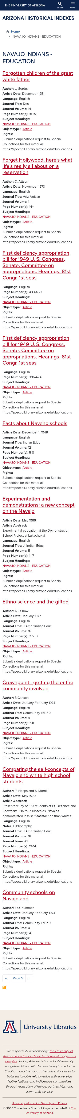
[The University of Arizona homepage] (24, 5)
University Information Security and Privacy (39, 1103)
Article (27, 129)
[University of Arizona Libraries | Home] (39, 1026)
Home (15, 31)
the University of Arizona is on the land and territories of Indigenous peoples (39, 1056)
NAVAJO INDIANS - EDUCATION (27, 124)
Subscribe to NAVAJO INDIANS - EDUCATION (4, 987)
